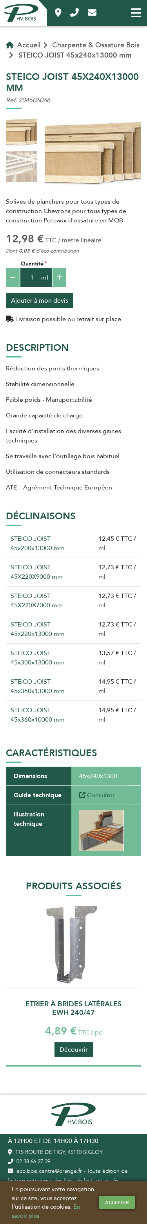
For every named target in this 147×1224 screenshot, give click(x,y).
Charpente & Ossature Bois (96, 45)
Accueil (27, 45)
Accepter (117, 1202)
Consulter (100, 795)
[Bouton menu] (136, 13)
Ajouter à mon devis (39, 300)
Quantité (32, 263)
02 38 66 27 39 (32, 1161)
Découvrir (74, 1049)
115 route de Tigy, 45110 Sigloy (58, 1152)
